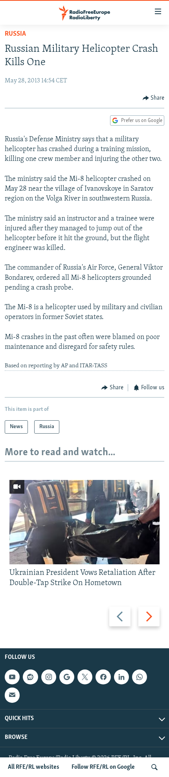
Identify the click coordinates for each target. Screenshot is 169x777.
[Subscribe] (12, 695)
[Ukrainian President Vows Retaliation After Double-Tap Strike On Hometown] (84, 522)
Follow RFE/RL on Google (103, 767)
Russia (15, 34)
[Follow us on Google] (66, 676)
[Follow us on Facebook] (103, 676)
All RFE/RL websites (33, 767)
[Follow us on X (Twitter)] (84, 676)
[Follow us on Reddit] (30, 676)
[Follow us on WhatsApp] (139, 676)
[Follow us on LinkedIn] (121, 676)
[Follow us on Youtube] (12, 676)
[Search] (154, 767)
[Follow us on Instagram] (48, 676)
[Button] (154, 98)
